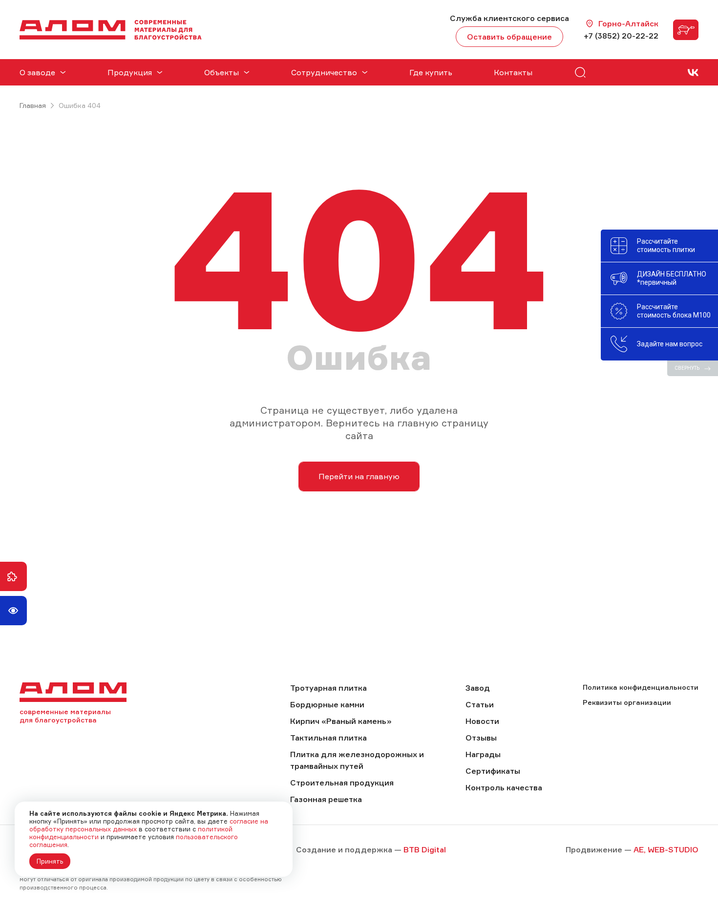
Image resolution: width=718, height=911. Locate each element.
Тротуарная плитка (328, 688)
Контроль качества (503, 787)
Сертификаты (492, 771)
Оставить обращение (509, 37)
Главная (33, 105)
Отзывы (481, 737)
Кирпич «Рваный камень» (341, 721)
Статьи (479, 704)
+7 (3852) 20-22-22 (621, 36)
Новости (482, 721)
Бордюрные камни (327, 704)
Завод (477, 688)
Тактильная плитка (328, 737)
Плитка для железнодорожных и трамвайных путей (357, 760)
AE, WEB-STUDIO (666, 849)
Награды (483, 754)
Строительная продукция (342, 782)
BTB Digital (424, 849)
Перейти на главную (359, 476)
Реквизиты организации (627, 702)
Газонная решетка (326, 799)
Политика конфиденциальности (640, 687)
